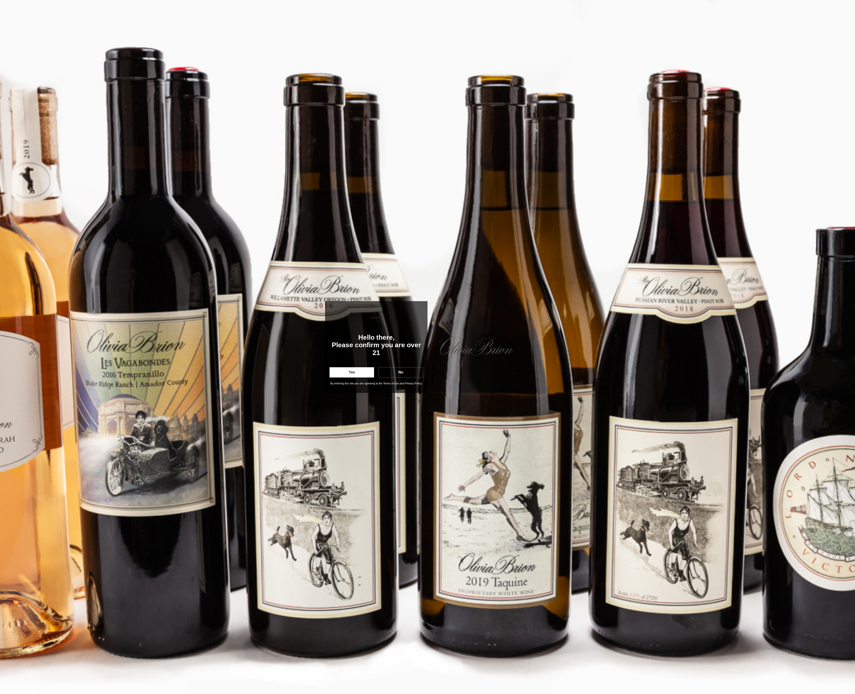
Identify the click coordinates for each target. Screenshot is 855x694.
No (400, 372)
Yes (352, 372)
